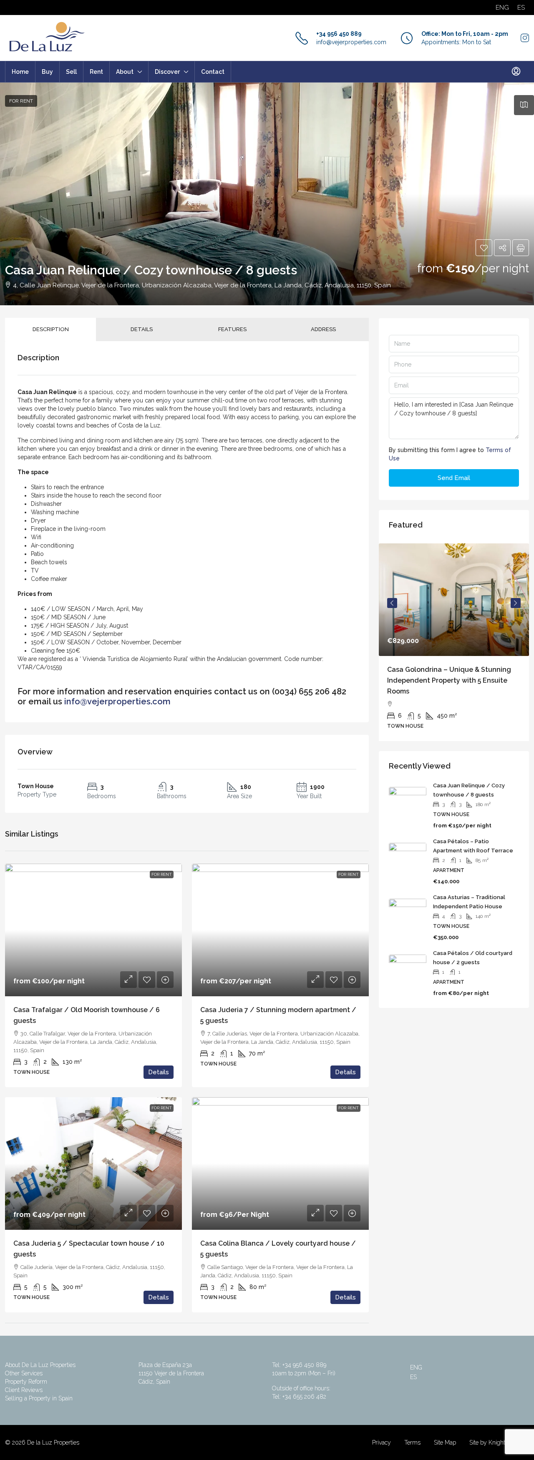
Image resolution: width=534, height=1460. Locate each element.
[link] (93, 930)
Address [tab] (323, 329)
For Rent (21, 101)
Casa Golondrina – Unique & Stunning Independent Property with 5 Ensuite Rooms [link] (449, 680)
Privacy (381, 1442)
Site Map (445, 1442)
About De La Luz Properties (40, 1365)
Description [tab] (51, 329)
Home (20, 71)
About (125, 71)
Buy (47, 71)
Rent (96, 71)
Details (158, 1072)
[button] (484, 247)
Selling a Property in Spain (39, 1398)
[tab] (524, 105)
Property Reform (26, 1381)
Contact (212, 71)
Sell (71, 71)
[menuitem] (516, 71)
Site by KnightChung (495, 1442)
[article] (454, 642)
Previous (392, 603)
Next (516, 603)
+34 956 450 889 (339, 33)
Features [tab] (232, 329)
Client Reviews (24, 1390)
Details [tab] (142, 329)
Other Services (24, 1373)
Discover (167, 71)
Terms (412, 1442)
